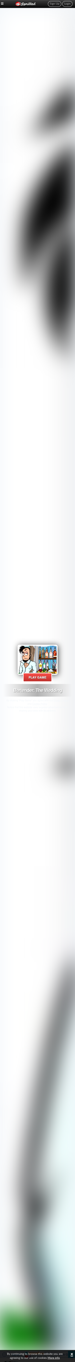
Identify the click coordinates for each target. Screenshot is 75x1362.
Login (67, 3)
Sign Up (54, 3)
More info (54, 1358)
